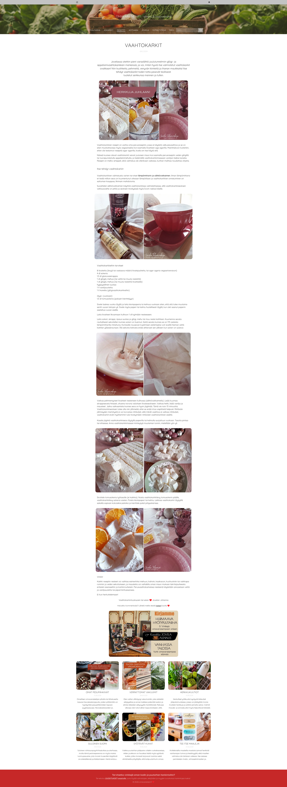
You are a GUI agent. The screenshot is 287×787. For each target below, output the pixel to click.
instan (158, 606)
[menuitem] (93, 30)
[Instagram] (77, 2)
